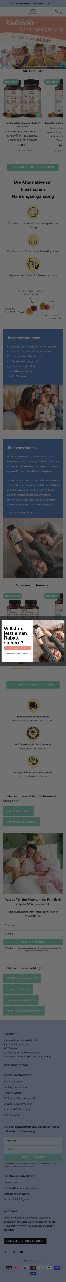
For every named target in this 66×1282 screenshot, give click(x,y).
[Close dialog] (62, 621)
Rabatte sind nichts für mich (17, 654)
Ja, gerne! (17, 648)
